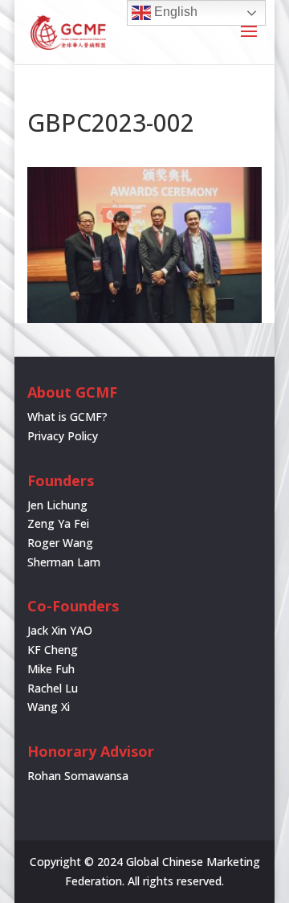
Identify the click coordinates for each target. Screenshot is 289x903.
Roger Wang (60, 542)
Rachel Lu (52, 688)
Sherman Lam (63, 562)
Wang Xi (48, 706)
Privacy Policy (62, 435)
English (174, 11)
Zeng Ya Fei (58, 523)
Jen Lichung (57, 505)
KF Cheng (52, 649)
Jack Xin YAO (59, 630)
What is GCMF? (67, 416)
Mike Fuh (51, 668)
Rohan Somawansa (77, 775)
